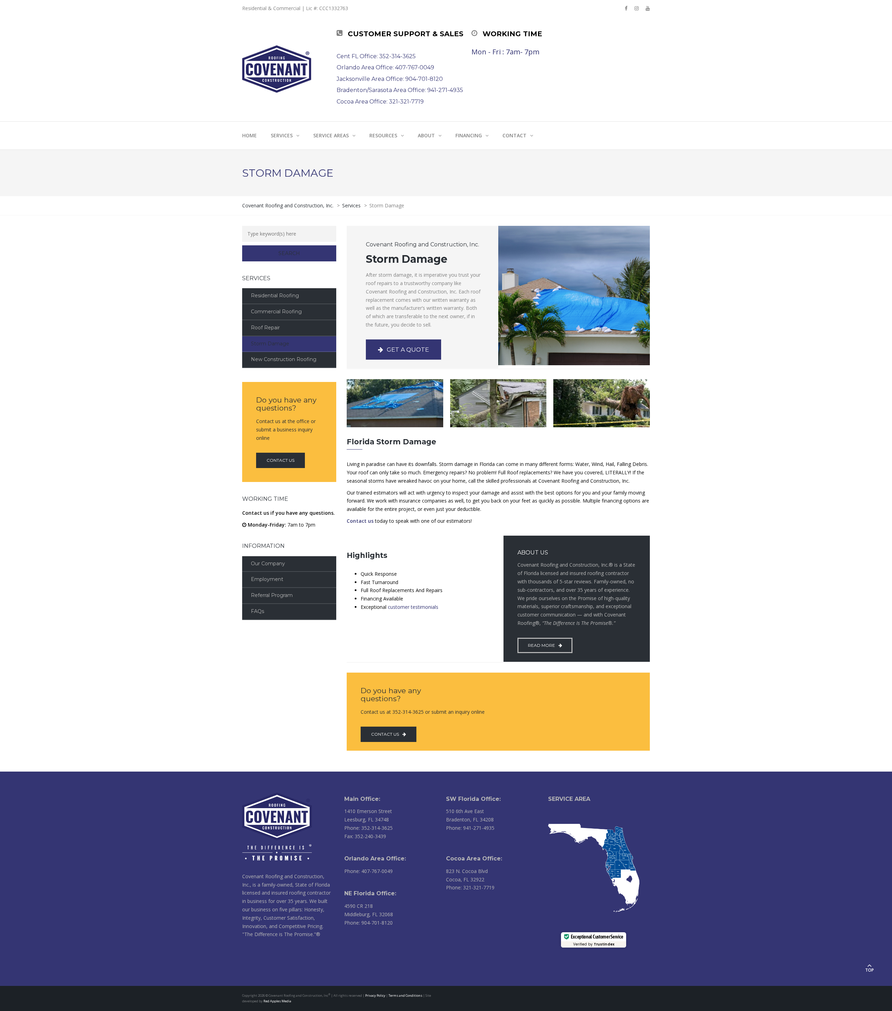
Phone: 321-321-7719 (470, 887)
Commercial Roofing (276, 311)
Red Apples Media (277, 1001)
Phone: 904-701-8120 (368, 922)
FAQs (257, 611)
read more (541, 645)
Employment (267, 579)
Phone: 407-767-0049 (368, 871)
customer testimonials (413, 607)
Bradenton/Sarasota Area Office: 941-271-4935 (400, 90)
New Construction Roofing (283, 359)
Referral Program (272, 595)
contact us (385, 734)
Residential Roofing (275, 295)
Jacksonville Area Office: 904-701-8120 (390, 79)
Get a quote (408, 349)
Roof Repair (265, 327)
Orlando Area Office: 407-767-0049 (385, 67)
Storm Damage (270, 343)
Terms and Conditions (405, 995)
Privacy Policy (375, 995)
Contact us (280, 460)
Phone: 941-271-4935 (470, 828)
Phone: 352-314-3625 (368, 828)
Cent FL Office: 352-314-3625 (376, 56)
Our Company (268, 563)
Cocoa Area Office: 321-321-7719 (380, 101)
